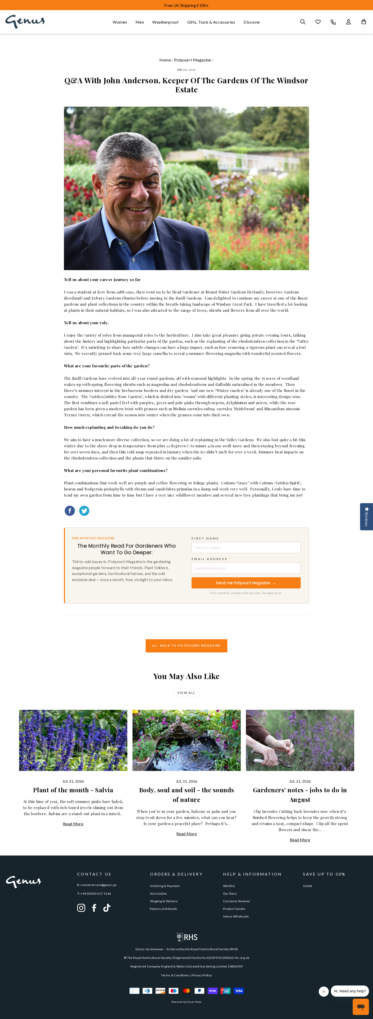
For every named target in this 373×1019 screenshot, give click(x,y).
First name (205, 538)
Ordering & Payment (165, 886)
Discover (252, 22)
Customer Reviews (236, 901)
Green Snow (194, 1001)
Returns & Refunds (163, 909)
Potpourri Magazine (192, 59)
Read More (73, 823)
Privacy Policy (202, 975)
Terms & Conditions (175, 975)
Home (165, 59)
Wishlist (229, 886)
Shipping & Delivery (164, 901)
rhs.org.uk (241, 958)
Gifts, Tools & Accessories (211, 22)
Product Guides (234, 909)
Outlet (307, 886)
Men (139, 22)
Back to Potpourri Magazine (190, 645)
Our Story (230, 893)
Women (120, 22)
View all (186, 693)
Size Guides (158, 893)
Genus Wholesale (236, 916)
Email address (211, 559)
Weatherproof (165, 22)
